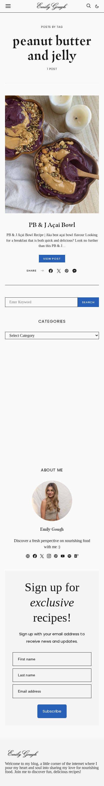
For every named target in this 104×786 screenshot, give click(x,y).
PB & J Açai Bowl (52, 224)
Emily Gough (52, 529)
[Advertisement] (52, 403)
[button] (97, 6)
